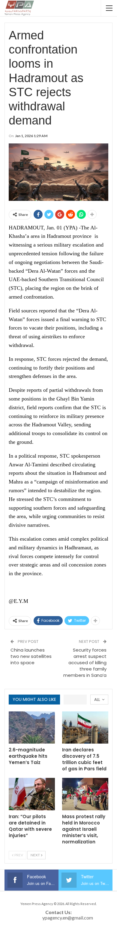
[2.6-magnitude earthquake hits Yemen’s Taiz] (32, 727)
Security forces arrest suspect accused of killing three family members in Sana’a (84, 662)
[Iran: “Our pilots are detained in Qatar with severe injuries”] (32, 794)
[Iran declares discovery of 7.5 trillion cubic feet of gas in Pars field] (85, 727)
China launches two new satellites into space (31, 656)
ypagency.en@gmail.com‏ (67, 917)
